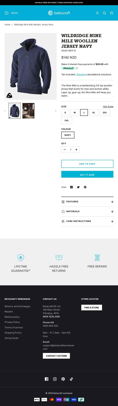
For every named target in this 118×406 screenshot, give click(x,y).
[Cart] (111, 13)
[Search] (104, 13)
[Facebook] (46, 379)
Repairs (9, 311)
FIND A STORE (91, 307)
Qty (63, 143)
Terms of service (14, 327)
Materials (73, 211)
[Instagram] (54, 379)
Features (72, 201)
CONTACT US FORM (56, 356)
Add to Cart (87, 164)
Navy (68, 135)
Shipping (81, 74)
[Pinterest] (63, 379)
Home (7, 24)
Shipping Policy (13, 332)
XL (93, 112)
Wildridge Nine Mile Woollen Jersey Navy (33, 24)
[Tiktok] (71, 379)
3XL (67, 120)
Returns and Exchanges (17, 306)
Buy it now (87, 175)
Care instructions (78, 221)
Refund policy (12, 316)
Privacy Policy (12, 322)
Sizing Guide (11, 338)
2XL (105, 112)
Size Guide (108, 106)
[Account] (97, 13)
